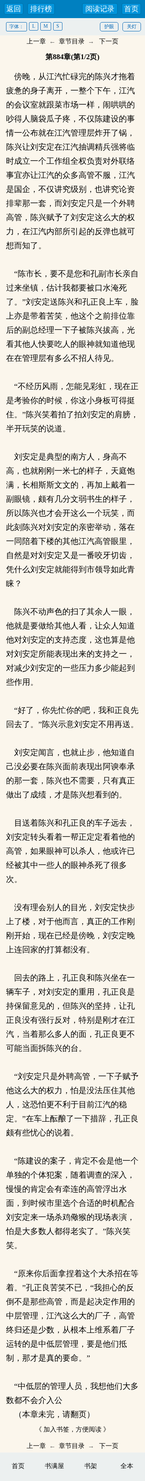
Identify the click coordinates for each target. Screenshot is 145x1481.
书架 (90, 1465)
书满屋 (54, 1465)
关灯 (132, 26)
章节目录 (72, 41)
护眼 (109, 26)
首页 (131, 9)
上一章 (36, 41)
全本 (126, 1465)
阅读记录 (99, 9)
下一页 (108, 41)
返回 (13, 9)
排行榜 (41, 9)
